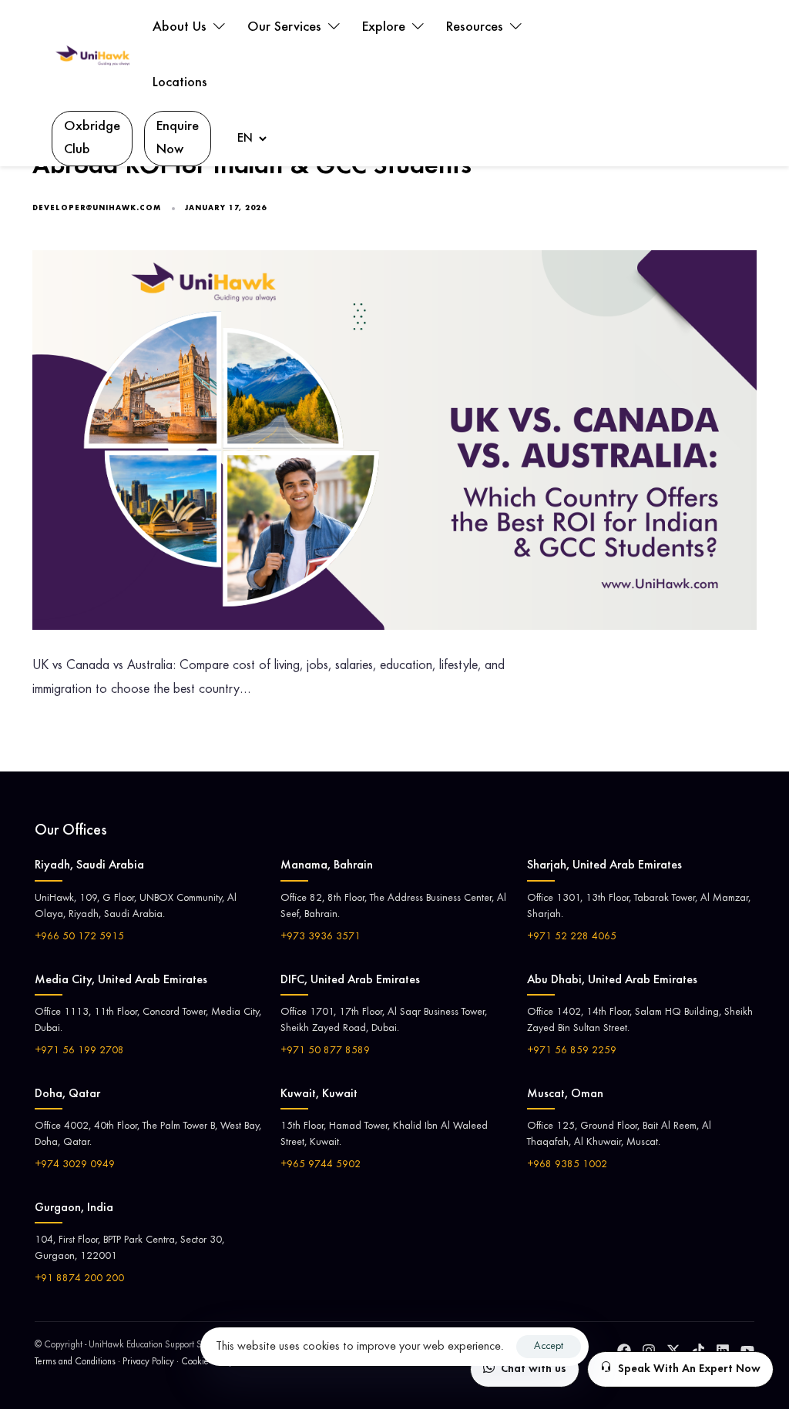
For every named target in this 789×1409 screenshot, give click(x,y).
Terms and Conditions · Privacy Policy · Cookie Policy (134, 1362)
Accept (548, 1346)
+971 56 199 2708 (79, 1051)
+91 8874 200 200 (79, 1278)
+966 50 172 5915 (79, 937)
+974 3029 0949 (75, 1165)
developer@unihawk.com (96, 209)
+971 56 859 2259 (571, 1051)
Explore (385, 28)
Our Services (286, 28)
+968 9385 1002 (567, 1165)
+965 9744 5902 (320, 1165)
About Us (181, 28)
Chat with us (533, 1369)
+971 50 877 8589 (325, 1051)
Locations (180, 83)
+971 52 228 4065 (571, 937)
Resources (476, 28)
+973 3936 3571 (320, 937)
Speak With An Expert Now (689, 1369)
